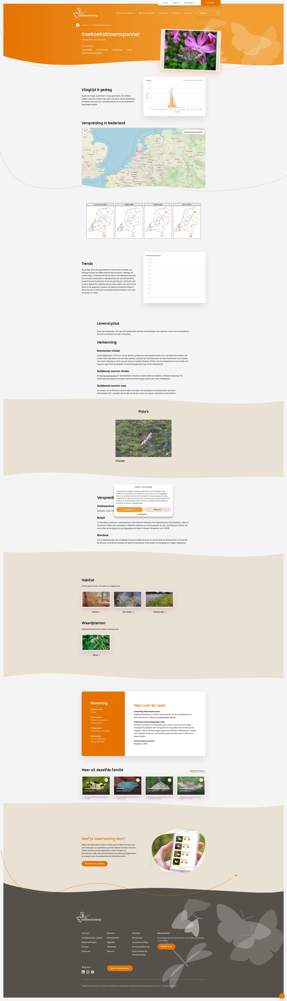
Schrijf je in (166, 946)
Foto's (129, 50)
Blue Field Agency (146, 986)
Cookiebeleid (142, 514)
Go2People (124, 986)
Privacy (157, 986)
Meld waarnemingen (119, 968)
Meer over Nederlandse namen (163, 717)
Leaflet (191, 128)
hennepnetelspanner (108, 376)
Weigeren (157, 510)
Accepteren (129, 510)
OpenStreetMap (197, 128)
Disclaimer (165, 986)
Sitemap (174, 986)
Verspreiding (87, 50)
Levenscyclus (102, 50)
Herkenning (117, 50)
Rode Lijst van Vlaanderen (122, 528)
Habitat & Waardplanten (92, 53)
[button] (84, 131)
